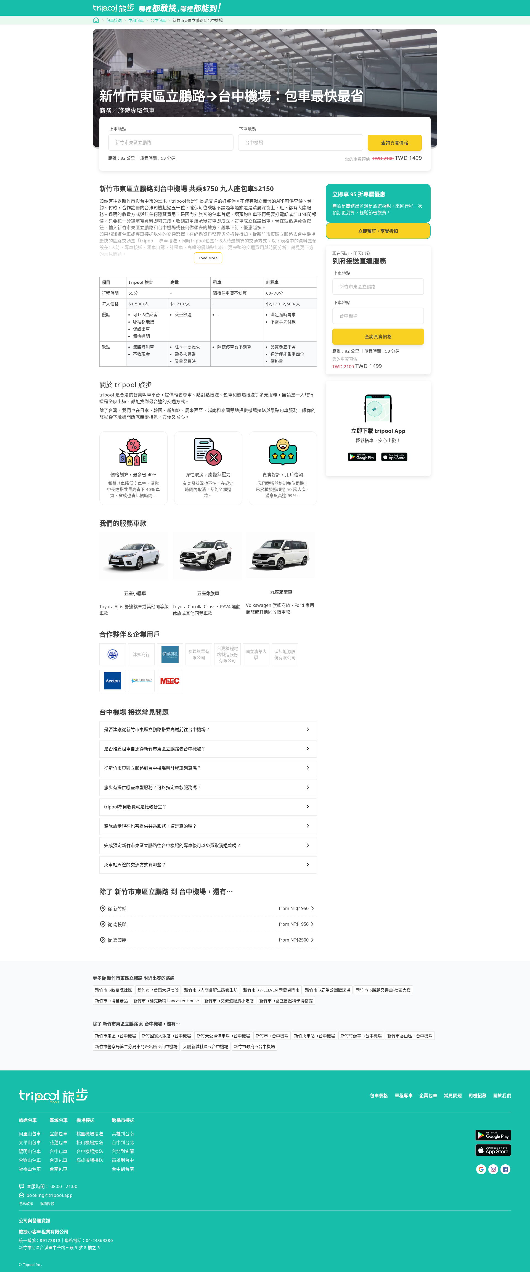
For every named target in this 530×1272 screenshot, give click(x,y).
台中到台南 (123, 1169)
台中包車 (158, 20)
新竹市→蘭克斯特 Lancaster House (166, 1000)
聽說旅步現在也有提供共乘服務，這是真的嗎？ (150, 826)
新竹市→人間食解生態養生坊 (211, 990)
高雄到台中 (123, 1160)
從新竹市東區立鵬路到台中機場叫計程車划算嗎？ (152, 768)
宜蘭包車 (58, 1134)
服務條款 (47, 1204)
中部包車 (136, 20)
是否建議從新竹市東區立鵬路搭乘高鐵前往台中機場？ (157, 729)
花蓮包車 (58, 1142)
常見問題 (453, 1096)
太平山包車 (30, 1142)
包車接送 (114, 20)
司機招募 (477, 1096)
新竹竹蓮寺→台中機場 (361, 1035)
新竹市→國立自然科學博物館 (286, 1000)
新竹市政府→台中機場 (254, 1046)
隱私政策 (26, 1204)
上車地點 (117, 129)
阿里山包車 (30, 1134)
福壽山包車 (30, 1169)
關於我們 (502, 1096)
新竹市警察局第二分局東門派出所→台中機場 (136, 1046)
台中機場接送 (89, 1151)
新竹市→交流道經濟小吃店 (229, 1000)
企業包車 (428, 1096)
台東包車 (58, 1160)
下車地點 (247, 129)
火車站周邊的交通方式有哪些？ (135, 865)
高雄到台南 (123, 1134)
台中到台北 (123, 1142)
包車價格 (379, 1096)
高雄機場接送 (89, 1160)
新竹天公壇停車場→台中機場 (223, 1035)
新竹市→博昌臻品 (111, 1000)
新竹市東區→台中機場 (115, 1035)
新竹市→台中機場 (272, 1035)
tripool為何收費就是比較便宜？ (135, 807)
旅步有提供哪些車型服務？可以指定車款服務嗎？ (152, 787)
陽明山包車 (30, 1151)
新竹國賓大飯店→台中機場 (166, 1035)
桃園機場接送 (89, 1134)
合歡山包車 (30, 1160)
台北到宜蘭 (123, 1151)
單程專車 (404, 1096)
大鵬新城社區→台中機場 (205, 1046)
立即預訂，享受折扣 (378, 231)
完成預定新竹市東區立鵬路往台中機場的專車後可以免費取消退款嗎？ (172, 845)
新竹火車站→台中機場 (314, 1035)
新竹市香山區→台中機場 (410, 1035)
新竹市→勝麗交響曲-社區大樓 (383, 990)
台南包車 (58, 1169)
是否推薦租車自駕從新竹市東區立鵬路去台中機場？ (155, 749)
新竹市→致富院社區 (113, 990)
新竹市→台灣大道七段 (158, 990)
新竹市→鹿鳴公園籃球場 (327, 990)
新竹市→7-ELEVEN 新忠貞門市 (271, 990)
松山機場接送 (89, 1142)
